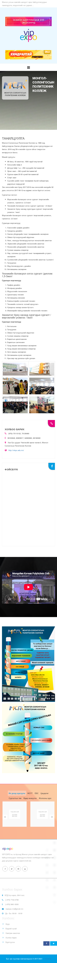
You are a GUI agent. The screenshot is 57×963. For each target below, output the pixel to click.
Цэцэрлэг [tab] (45, 793)
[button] (5, 817)
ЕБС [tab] (36, 793)
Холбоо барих (11, 937)
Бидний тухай (11, 928)
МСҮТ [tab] (30, 793)
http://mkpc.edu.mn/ (16, 450)
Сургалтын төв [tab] (15, 798)
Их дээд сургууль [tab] (17, 793)
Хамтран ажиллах (12, 933)
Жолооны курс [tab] (45, 798)
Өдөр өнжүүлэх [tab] (30, 798)
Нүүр (7, 924)
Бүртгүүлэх (10, 942)
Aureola (48, 958)
